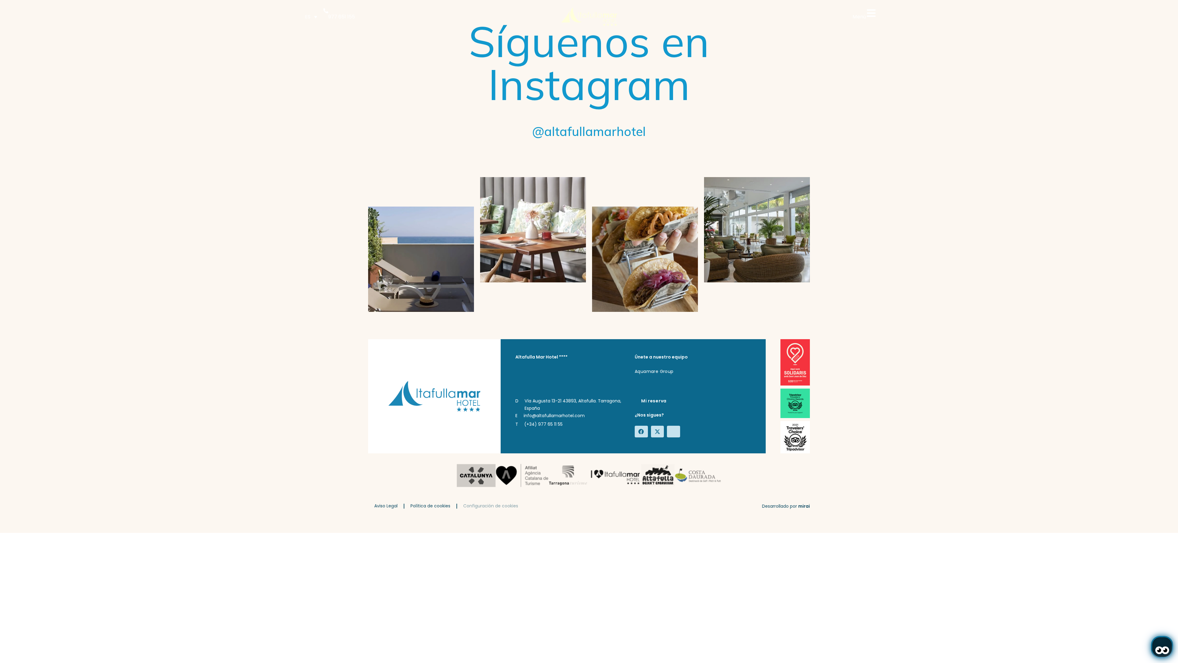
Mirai (804, 506)
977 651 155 (341, 16)
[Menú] (871, 13)
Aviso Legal (386, 506)
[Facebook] (642, 431)
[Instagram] (674, 431)
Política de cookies (430, 506)
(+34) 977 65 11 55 (543, 424)
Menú (859, 16)
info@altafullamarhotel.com (554, 416)
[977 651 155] (325, 10)
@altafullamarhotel (589, 131)
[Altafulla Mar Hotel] (589, 16)
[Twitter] (658, 431)
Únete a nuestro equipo (661, 357)
